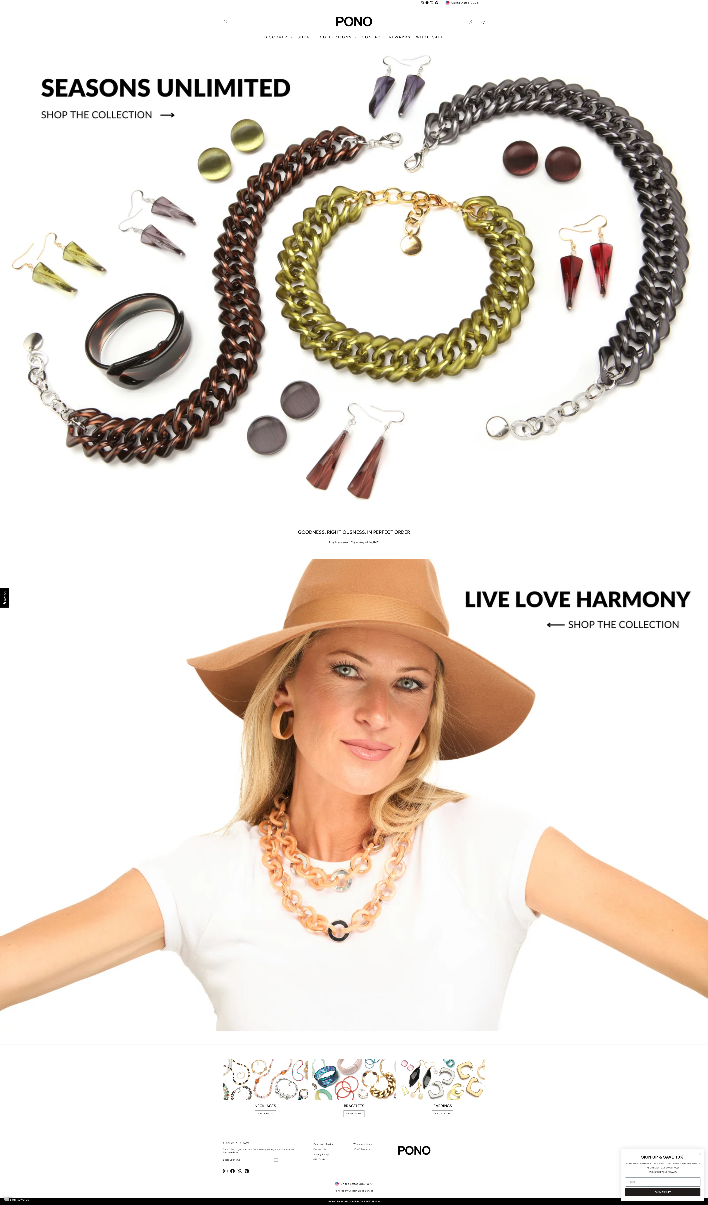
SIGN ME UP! (663, 1192)
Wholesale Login (362, 1144)
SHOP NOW (265, 1113)
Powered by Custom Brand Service (354, 1191)
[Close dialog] (699, 1154)
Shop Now (442, 1113)
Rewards (400, 37)
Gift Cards (319, 1159)
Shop (305, 37)
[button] (354, 1201)
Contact (373, 37)
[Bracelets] (354, 1079)
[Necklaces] (265, 1079)
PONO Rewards (361, 1149)
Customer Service (323, 1144)
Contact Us (319, 1149)
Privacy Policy (321, 1154)
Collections (337, 37)
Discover (276, 37)
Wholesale (429, 37)
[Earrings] (442, 1079)
